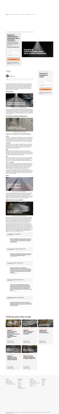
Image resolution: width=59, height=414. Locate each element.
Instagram (43, 381)
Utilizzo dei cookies (32, 381)
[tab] (8, 71)
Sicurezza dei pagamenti (21, 388)
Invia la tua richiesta (13, 59)
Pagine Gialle (20, 387)
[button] (12, 14)
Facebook (43, 380)
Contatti (19, 381)
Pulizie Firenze (20, 380)
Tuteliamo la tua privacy (33, 380)
